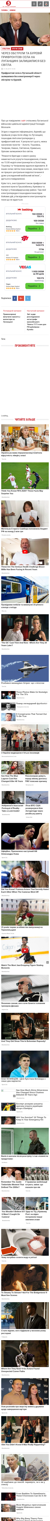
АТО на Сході (17, 49)
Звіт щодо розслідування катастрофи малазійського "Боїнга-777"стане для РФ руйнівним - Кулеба (36, 322)
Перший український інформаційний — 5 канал (8, 4)
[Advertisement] (25, 247)
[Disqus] (25, 383)
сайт (23, 120)
